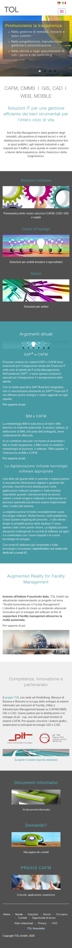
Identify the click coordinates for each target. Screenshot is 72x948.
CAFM (50, 213)
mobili (37, 217)
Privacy (42, 923)
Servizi (47, 914)
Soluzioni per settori (36, 306)
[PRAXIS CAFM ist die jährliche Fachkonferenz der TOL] (36, 882)
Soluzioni (33, 914)
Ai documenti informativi (36, 809)
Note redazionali (24, 923)
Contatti (22, 917)
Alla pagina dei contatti (36, 852)
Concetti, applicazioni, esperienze (36, 894)
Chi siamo (61, 914)
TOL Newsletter (36, 928)
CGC (55, 923)
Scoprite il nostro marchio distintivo (36, 759)
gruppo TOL (12, 697)
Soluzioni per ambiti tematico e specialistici (36, 262)
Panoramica (11, 213)
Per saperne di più (14, 404)
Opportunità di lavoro (44, 917)
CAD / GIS (62, 213)
